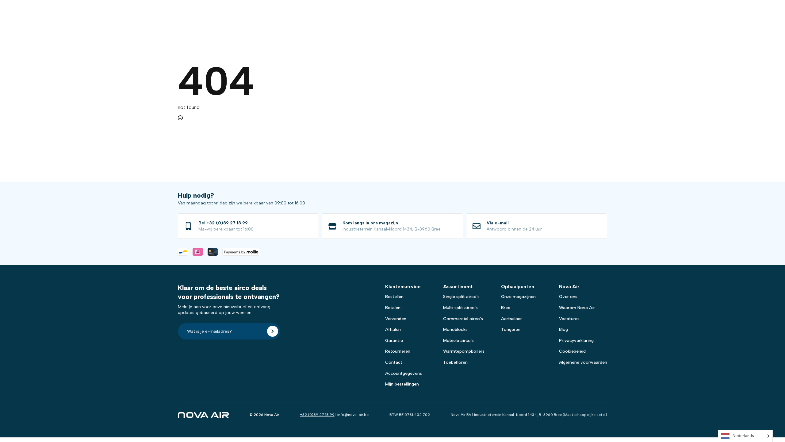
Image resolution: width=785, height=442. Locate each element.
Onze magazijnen (518, 296)
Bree (505, 307)
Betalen (392, 307)
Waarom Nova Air (577, 307)
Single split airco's (461, 296)
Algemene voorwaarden (583, 362)
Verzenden (395, 318)
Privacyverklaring (576, 340)
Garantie (394, 340)
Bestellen (394, 296)
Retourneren (397, 351)
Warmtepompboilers (463, 351)
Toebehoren (455, 362)
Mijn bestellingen (402, 384)
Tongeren (510, 329)
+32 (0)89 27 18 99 (317, 415)
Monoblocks (455, 329)
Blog (563, 329)
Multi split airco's (460, 307)
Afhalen (393, 329)
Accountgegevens (403, 373)
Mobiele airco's (458, 340)
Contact (393, 362)
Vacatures (569, 318)
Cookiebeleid (572, 351)
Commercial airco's (463, 318)
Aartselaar (511, 318)
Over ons (568, 296)
